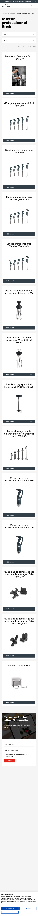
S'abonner (9, 760)
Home (4, 13)
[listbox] (19, 34)
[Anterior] (5, 123)
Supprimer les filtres (27, 46)
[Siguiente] (33, 123)
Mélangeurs (11, 13)
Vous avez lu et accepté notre (16, 755)
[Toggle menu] (35, 6)
